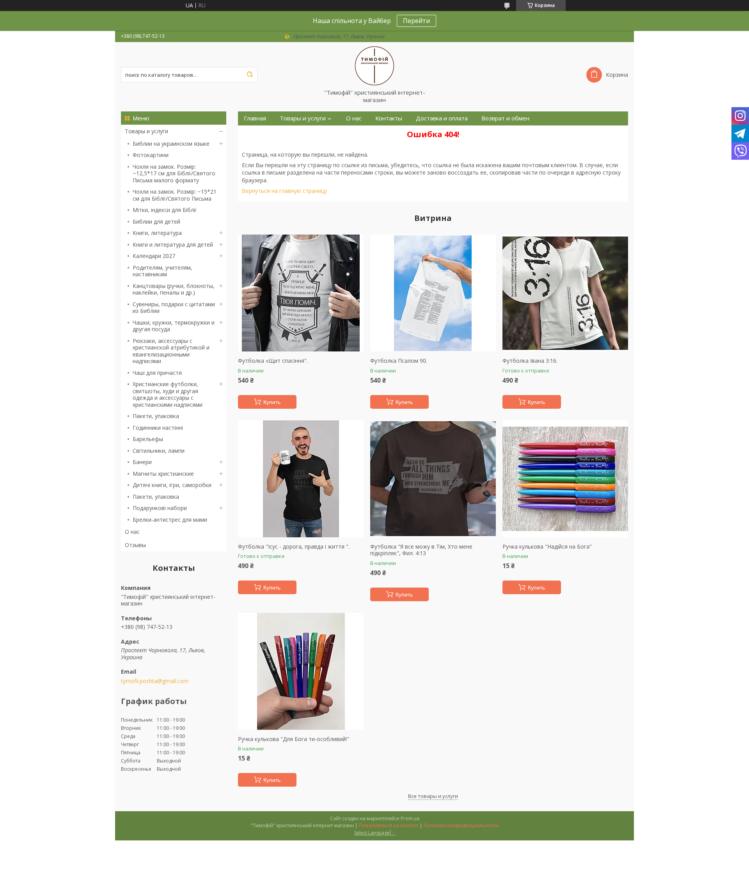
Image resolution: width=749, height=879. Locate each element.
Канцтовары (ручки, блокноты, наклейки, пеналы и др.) (174, 289)
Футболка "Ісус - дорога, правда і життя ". (294, 546)
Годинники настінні (158, 427)
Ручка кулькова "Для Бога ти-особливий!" (293, 739)
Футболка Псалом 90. (398, 360)
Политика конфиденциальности (461, 825)
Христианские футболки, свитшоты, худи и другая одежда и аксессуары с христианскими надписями (167, 394)
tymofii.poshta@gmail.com (154, 681)
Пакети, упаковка (156, 416)
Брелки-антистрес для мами (170, 519)
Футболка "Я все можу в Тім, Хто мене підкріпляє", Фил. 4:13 (421, 550)
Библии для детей (156, 221)
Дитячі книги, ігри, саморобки (172, 485)
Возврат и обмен (505, 118)
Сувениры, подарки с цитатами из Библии (174, 307)
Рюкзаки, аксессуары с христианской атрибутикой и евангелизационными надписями (171, 351)
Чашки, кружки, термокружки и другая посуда (174, 326)
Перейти (416, 20)
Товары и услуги (146, 131)
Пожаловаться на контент (389, 825)
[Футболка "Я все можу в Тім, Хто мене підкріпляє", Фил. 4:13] (433, 478)
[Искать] (249, 75)
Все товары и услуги (433, 796)
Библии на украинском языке (171, 143)
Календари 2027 (154, 255)
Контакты (388, 118)
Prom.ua (410, 818)
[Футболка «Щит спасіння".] (301, 293)
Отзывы (135, 545)
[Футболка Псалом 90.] (433, 293)
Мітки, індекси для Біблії (165, 210)
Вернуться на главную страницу (284, 190)
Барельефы (148, 439)
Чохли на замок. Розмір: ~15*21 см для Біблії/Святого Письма (175, 195)
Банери (142, 462)
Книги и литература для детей (173, 244)
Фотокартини (151, 155)
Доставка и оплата (442, 118)
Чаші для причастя (157, 372)
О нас (132, 531)
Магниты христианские (163, 473)
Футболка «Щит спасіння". (273, 360)
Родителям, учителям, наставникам (162, 271)
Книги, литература (157, 233)
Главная (255, 118)
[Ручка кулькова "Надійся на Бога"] (565, 478)
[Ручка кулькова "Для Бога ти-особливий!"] (301, 671)
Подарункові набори (160, 508)
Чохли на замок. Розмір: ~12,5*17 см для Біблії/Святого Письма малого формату (174, 173)
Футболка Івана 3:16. (529, 360)
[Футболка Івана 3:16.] (565, 293)
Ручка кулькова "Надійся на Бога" (547, 546)
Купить (271, 402)
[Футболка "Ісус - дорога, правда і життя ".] (301, 478)
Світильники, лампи (159, 450)
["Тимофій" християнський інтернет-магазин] (374, 65)
